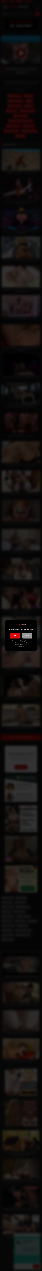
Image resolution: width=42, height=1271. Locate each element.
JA (15, 635)
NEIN (27, 635)
